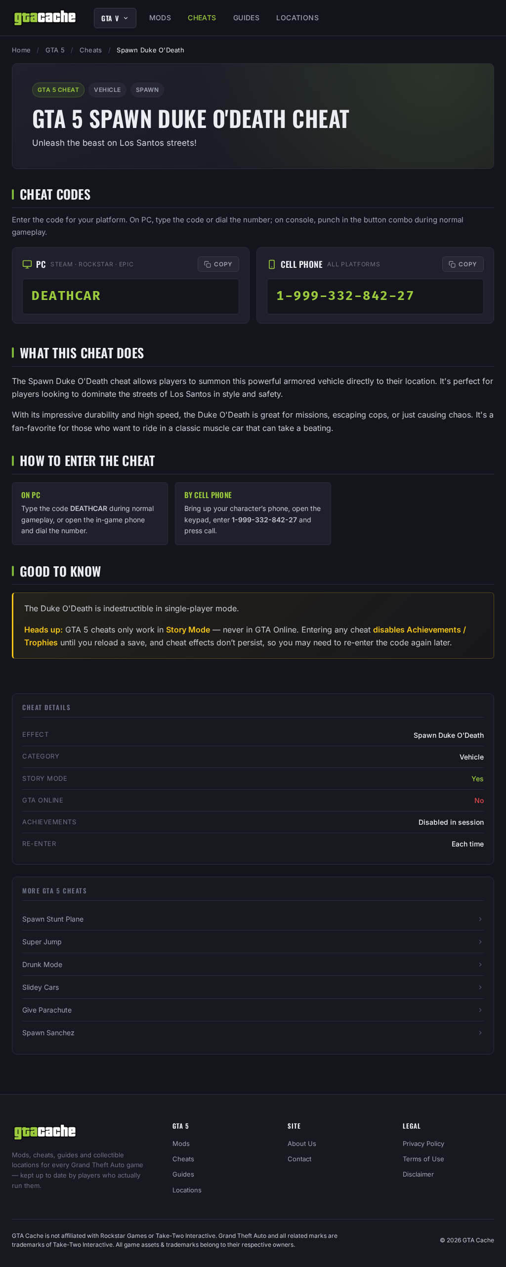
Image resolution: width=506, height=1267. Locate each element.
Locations (297, 17)
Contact (299, 1159)
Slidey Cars (40, 987)
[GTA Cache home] (45, 18)
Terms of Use (423, 1159)
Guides (246, 17)
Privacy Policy (423, 1143)
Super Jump (42, 941)
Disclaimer (418, 1174)
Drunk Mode (42, 964)
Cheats (202, 17)
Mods (160, 17)
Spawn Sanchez (48, 1032)
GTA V (110, 18)
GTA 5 (55, 50)
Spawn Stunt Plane (53, 919)
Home (21, 50)
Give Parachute (47, 1010)
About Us (302, 1143)
